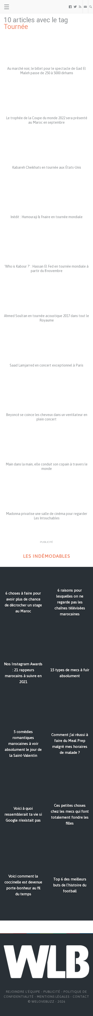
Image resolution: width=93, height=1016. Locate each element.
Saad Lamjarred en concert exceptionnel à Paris (46, 365)
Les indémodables (46, 556)
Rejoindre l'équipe (23, 991)
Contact (81, 996)
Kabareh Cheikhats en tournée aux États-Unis (46, 167)
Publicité (51, 991)
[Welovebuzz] (22, 6)
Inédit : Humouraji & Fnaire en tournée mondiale (46, 217)
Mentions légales (53, 996)
